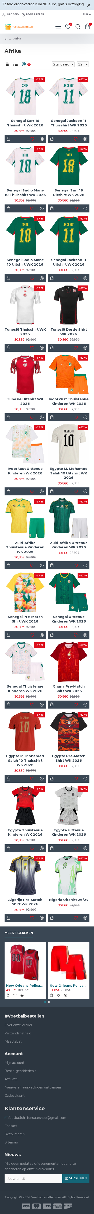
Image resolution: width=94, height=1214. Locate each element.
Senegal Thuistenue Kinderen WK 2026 (25, 688)
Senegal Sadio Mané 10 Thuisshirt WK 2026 (25, 192)
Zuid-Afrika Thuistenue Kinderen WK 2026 (25, 547)
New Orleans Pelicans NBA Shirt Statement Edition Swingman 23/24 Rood (25, 986)
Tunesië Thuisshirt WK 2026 (25, 331)
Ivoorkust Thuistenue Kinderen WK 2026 (69, 401)
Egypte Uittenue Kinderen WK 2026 (69, 832)
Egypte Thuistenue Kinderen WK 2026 (25, 832)
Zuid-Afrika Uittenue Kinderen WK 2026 (69, 545)
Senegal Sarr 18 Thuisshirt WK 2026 (25, 122)
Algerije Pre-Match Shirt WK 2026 (25, 901)
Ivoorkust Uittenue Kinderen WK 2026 (25, 470)
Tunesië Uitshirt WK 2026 (25, 401)
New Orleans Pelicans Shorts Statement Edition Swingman (69, 986)
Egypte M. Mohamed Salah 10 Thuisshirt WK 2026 (25, 760)
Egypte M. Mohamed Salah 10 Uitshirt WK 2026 (69, 473)
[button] (45, 1002)
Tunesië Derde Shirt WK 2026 (68, 331)
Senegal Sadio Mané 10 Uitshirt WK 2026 (25, 262)
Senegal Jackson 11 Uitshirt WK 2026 (68, 262)
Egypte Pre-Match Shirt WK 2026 (68, 758)
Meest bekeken (19, 933)
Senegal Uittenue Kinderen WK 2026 (69, 619)
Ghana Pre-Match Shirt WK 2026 (69, 688)
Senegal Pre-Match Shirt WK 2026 (25, 619)
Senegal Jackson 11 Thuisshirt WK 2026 (69, 122)
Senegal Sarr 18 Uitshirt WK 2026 (68, 192)
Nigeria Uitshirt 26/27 (69, 899)
